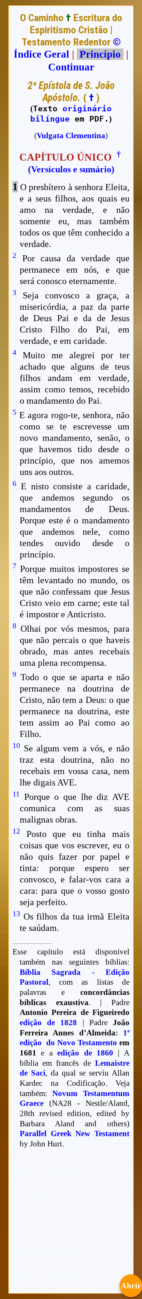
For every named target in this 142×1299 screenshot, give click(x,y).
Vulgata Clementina (71, 135)
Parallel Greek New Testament (75, 1133)
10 (16, 745)
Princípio (100, 54)
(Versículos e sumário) (71, 169)
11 (16, 794)
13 (16, 913)
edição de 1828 (48, 1022)
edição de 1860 (85, 1052)
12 (16, 831)
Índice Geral (41, 54)
